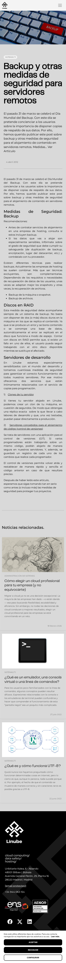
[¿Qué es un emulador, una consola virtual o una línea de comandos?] (33, 651)
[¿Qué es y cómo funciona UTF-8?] (33, 739)
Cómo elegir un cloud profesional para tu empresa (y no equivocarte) (32, 586)
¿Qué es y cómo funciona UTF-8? (32, 766)
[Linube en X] (20, 922)
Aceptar (33, 942)
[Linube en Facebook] (10, 922)
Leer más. (55, 936)
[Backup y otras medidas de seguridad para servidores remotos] (33, 27)
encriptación (16, 253)
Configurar (33, 957)
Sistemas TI (10, 57)
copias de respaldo (32, 190)
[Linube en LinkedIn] (29, 922)
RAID (26, 339)
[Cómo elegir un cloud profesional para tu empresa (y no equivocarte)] (33, 554)
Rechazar (33, 950)
